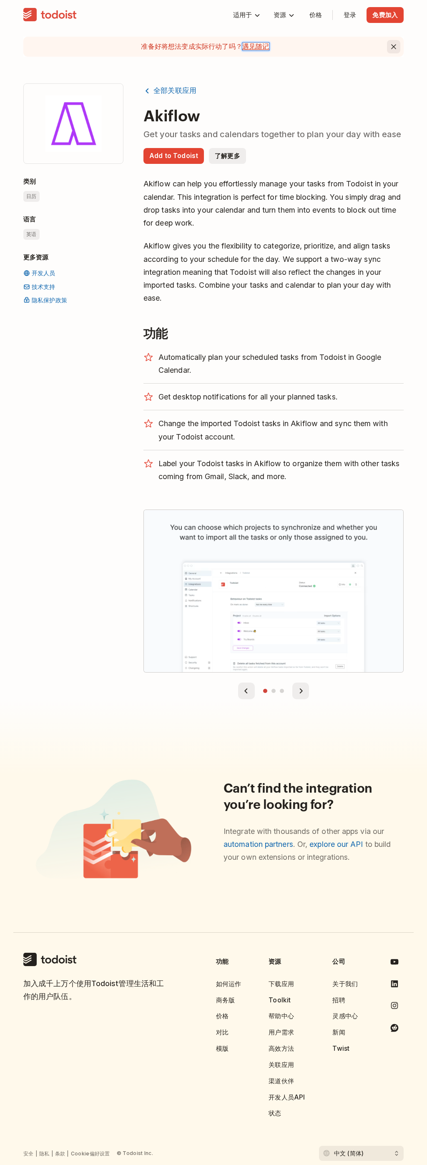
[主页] (50, 15)
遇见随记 (255, 46)
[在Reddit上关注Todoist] (394, 1029)
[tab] (265, 691)
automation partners (258, 844)
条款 (60, 1153)
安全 (28, 1153)
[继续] (300, 691)
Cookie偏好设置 (90, 1153)
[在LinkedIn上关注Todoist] (394, 985)
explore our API (336, 844)
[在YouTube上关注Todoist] (394, 963)
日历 (31, 196)
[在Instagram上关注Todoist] (394, 1007)
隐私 (44, 1153)
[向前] (246, 691)
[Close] (393, 46)
